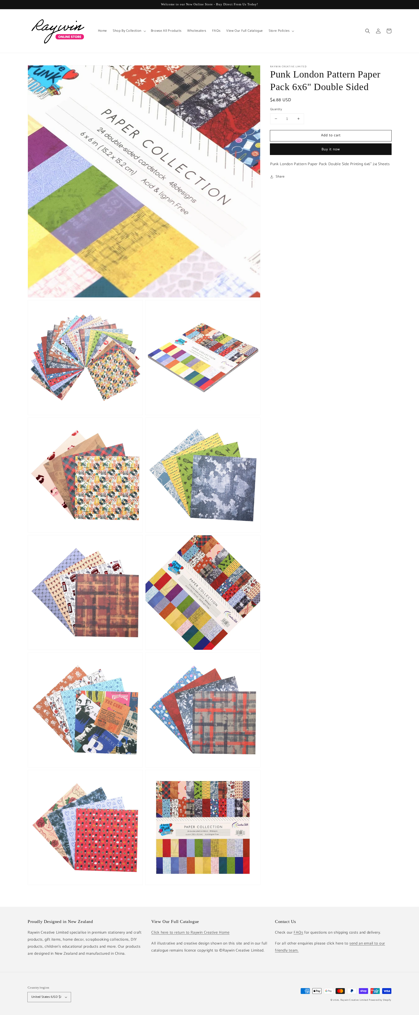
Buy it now (331, 149)
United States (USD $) (46, 997)
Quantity (276, 109)
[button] (367, 31)
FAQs (298, 932)
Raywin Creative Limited (354, 1000)
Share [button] (280, 176)
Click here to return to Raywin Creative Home (190, 932)
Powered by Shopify (380, 1000)
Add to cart (331, 135)
